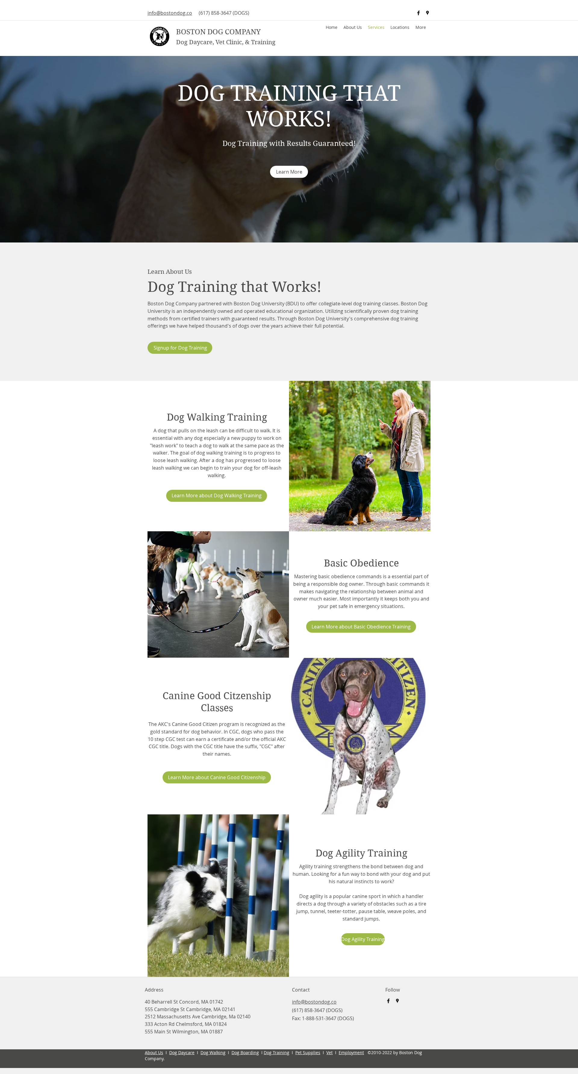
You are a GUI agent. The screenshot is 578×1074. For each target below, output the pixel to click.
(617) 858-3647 (215, 13)
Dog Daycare (181, 1052)
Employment (351, 1052)
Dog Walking (212, 1052)
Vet (329, 1052)
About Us (154, 1052)
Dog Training (276, 1052)
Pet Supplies (307, 1052)
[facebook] (418, 13)
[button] (399, 27)
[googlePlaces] (427, 13)
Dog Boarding (245, 1052)
